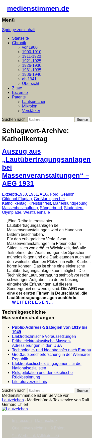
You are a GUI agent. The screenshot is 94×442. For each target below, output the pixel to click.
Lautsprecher (33, 101)
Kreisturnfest (40, 203)
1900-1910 (31, 52)
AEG (44, 194)
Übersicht (30, 83)
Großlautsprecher (49, 199)
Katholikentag (14, 203)
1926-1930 (31, 65)
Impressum (22, 420)
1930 (22, 194)
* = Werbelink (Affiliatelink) (35, 435)
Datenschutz (46, 420)
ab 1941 (29, 79)
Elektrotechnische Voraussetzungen (44, 336)
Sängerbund (51, 208)
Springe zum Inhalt (18, 30)
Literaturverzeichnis (29, 381)
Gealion (67, 194)
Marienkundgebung (70, 203)
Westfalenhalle (36, 212)
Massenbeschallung (20, 208)
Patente (19, 97)
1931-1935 (31, 70)
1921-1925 (31, 61)
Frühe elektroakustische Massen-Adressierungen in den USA (41, 343)
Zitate (17, 88)
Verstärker (31, 110)
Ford (54, 194)
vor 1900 (30, 47)
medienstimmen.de (38, 8)
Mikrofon (29, 106)
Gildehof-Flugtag (17, 199)
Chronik (19, 43)
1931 (33, 194)
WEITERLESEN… (33, 302)
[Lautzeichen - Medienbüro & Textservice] (15, 409)
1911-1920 (31, 56)
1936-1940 (31, 74)
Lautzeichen (13, 400)
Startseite (20, 38)
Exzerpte (20, 92)
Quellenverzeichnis (29, 428)
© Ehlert (57, 428)
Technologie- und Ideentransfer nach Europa (51, 350)
